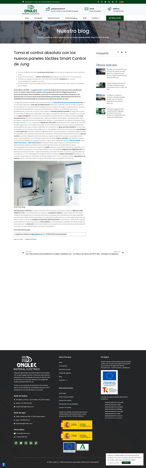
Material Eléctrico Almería (113, 416)
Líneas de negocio (71, 18)
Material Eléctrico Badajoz (113, 418)
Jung (73, 111)
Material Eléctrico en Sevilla (114, 402)
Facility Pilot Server (62, 140)
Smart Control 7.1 (21, 123)
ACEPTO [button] (126, 463)
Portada (40, 37)
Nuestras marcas (54, 18)
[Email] (86, 9)
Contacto (95, 18)
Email (92, 9)
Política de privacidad (66, 397)
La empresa (38, 18)
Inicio (27, 18)
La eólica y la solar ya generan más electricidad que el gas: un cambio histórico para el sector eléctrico (115, 99)
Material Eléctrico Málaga (113, 409)
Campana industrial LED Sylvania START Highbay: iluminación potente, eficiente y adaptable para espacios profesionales (116, 113)
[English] (120, 2)
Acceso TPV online (65, 408)
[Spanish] (122, 2)
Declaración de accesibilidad (68, 404)
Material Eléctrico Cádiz (113, 405)
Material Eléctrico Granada (114, 411)
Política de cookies (65, 400)
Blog (84, 18)
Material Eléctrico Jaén (112, 414)
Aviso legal (62, 393)
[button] (98, 2)
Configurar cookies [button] (113, 463)
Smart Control (29, 102)
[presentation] (32, 437)
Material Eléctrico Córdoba (114, 407)
